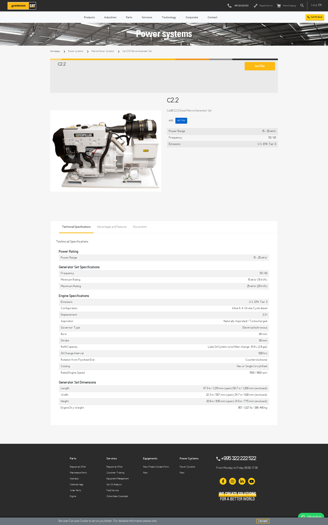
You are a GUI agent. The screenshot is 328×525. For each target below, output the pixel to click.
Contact (212, 17)
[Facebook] (223, 481)
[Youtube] (251, 481)
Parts (129, 17)
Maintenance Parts (78, 472)
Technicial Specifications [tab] (76, 227)
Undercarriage (76, 484)
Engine (73, 496)
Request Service (265, 5)
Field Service (112, 490)
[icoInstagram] (232, 481)
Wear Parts (75, 490)
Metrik (181, 120)
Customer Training (115, 472)
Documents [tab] (140, 227)
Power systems (75, 51)
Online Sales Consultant (117, 496)
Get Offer (260, 66)
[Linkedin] (242, 481)
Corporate (192, 17)
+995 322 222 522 (241, 5)
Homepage (55, 51)
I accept (262, 521)
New (145, 472)
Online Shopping (289, 5)
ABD (171, 120)
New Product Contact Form (156, 467)
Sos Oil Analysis (113, 484)
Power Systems (187, 467)
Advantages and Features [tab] (112, 227)
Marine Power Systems (102, 51)
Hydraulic (74, 478)
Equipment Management (117, 478)
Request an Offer (78, 467)
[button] (158, 114)
